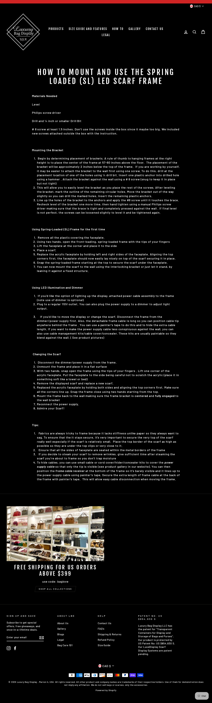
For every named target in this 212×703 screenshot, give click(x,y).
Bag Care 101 (65, 645)
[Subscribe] (41, 637)
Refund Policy (106, 639)
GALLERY (135, 29)
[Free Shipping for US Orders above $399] (55, 533)
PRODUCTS (56, 29)
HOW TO (118, 29)
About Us (62, 623)
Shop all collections (55, 589)
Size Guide (104, 645)
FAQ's (101, 628)
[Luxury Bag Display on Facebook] (15, 648)
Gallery (61, 628)
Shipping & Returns (109, 634)
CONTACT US (154, 29)
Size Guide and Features (88, 29)
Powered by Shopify (106, 690)
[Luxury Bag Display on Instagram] (9, 648)
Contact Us (104, 623)
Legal (60, 639)
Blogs (60, 634)
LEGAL (106, 35)
